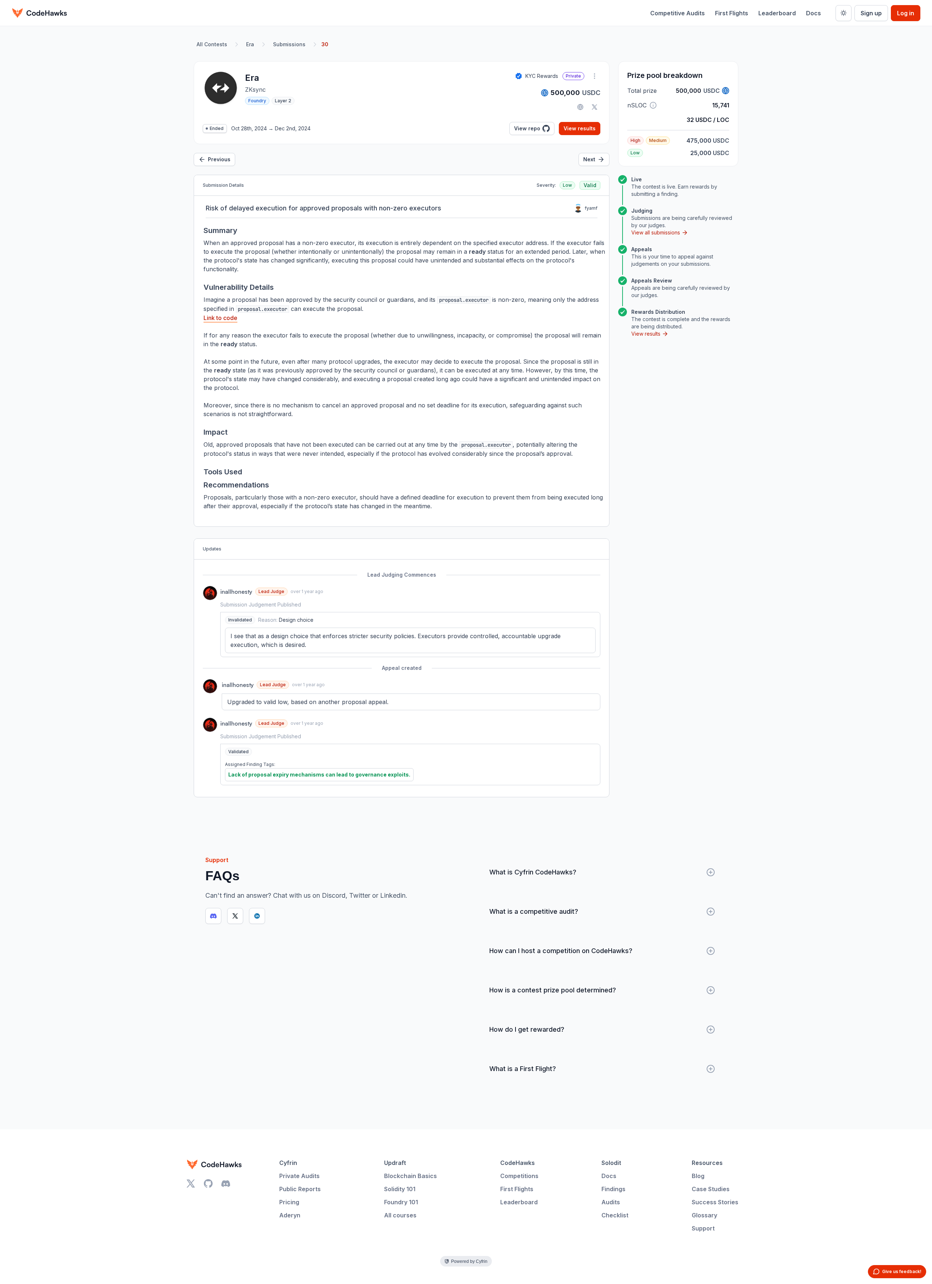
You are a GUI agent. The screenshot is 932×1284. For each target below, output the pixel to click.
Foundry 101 (401, 1202)
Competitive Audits (677, 13)
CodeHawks (517, 1162)
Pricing (289, 1202)
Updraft (395, 1162)
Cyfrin (288, 1162)
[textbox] (410, 640)
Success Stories (715, 1202)
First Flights (731, 13)
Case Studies (711, 1189)
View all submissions (655, 232)
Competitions (519, 1176)
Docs (813, 13)
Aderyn (289, 1215)
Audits (610, 1202)
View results (580, 128)
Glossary (704, 1215)
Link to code (220, 317)
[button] (653, 105)
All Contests (212, 44)
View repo (527, 128)
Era (250, 44)
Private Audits (299, 1176)
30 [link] (324, 44)
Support (703, 1228)
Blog (698, 1176)
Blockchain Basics (410, 1176)
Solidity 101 (399, 1189)
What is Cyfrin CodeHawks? (532, 872)
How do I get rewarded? (526, 1029)
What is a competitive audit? (533, 911)
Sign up (871, 13)
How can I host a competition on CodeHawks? (560, 951)
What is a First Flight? (522, 1068)
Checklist (614, 1215)
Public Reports (300, 1189)
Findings (613, 1189)
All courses (400, 1215)
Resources (707, 1162)
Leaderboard (777, 13)
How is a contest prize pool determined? (552, 990)
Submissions (289, 44)
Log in (905, 13)
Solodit (611, 1162)
